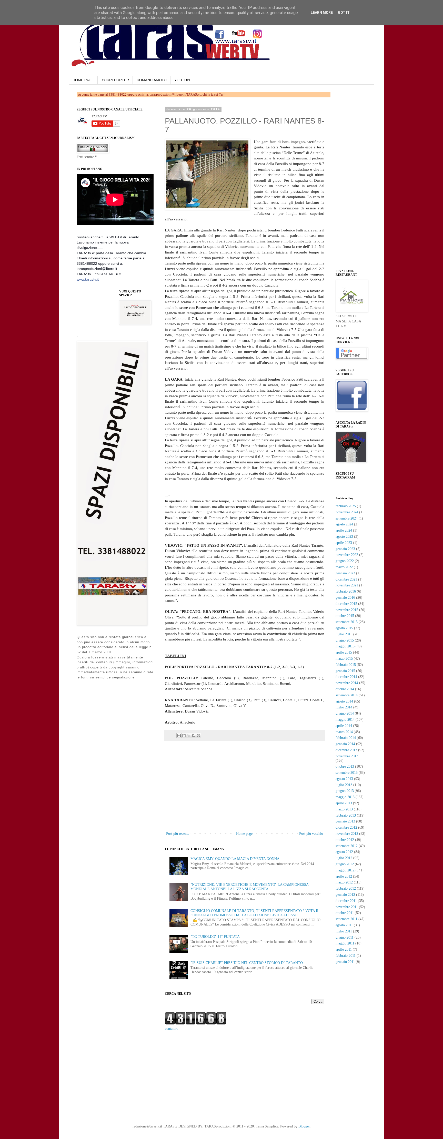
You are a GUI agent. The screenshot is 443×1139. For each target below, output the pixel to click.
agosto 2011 (344, 925)
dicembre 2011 (346, 901)
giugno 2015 (345, 640)
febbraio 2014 (346, 738)
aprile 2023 (344, 543)
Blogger (304, 1126)
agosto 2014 (344, 701)
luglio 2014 (344, 707)
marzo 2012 (344, 882)
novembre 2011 (347, 907)
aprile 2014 (344, 726)
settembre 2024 (347, 518)
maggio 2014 (345, 719)
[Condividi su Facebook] (193, 735)
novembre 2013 (347, 756)
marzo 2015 (344, 658)
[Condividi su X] (188, 735)
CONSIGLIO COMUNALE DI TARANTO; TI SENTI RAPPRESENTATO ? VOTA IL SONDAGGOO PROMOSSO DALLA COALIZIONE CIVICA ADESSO (254, 913)
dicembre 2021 (346, 579)
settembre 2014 (347, 695)
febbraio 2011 (346, 956)
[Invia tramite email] (179, 735)
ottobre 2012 (345, 840)
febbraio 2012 (346, 888)
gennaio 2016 (345, 597)
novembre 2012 (347, 834)
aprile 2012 (344, 876)
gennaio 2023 (345, 549)
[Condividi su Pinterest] (198, 735)
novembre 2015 (347, 610)
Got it (344, 13)
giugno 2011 (345, 937)
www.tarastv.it (88, 279)
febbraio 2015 (346, 665)
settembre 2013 (347, 773)
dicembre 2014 (346, 677)
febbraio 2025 (346, 506)
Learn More (322, 13)
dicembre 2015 (346, 604)
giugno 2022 (345, 561)
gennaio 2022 (345, 573)
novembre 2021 (347, 585)
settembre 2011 (346, 919)
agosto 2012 (344, 852)
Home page (244, 834)
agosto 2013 (344, 779)
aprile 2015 (344, 652)
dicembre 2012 (346, 827)
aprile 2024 (344, 530)
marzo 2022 (344, 567)
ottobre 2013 (345, 766)
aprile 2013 (344, 803)
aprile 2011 (344, 949)
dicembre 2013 (346, 750)
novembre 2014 (347, 683)
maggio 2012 (345, 870)
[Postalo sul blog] (183, 735)
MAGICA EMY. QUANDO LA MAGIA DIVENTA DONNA (234, 859)
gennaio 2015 (345, 671)
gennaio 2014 (345, 744)
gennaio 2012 (345, 895)
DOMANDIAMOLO (152, 80)
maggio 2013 (345, 797)
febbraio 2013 (346, 815)
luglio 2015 (344, 634)
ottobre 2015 (345, 616)
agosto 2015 (344, 628)
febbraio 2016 (346, 591)
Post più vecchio (311, 834)
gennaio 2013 (345, 821)
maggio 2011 (345, 943)
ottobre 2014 (345, 689)
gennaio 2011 (345, 962)
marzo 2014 (344, 732)
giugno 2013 (345, 791)
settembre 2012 (347, 846)
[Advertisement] (230, 489)
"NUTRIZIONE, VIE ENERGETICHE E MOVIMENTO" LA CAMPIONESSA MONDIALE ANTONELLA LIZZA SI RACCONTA (249, 887)
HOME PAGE (83, 80)
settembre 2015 (347, 622)
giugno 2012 (345, 864)
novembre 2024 (347, 512)
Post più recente (177, 834)
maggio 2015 (345, 646)
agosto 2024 (344, 524)
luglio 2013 (344, 785)
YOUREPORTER (115, 80)
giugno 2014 (345, 713)
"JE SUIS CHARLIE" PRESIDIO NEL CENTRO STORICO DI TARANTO (246, 963)
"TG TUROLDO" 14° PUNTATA (215, 937)
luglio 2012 (344, 858)
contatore (171, 1029)
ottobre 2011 (345, 913)
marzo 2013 (344, 809)
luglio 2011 (344, 931)
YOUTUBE (183, 80)
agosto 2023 (344, 536)
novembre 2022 (347, 555)
